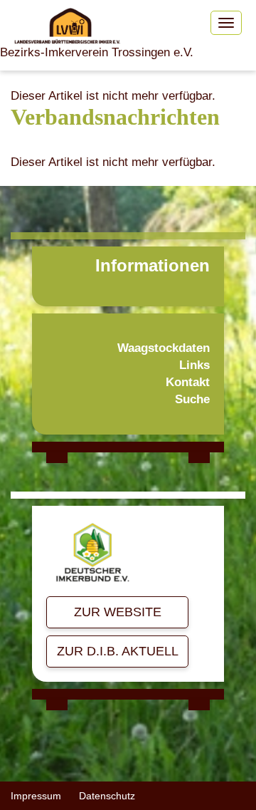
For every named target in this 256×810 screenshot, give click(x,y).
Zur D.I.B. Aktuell (117, 651)
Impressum (36, 795)
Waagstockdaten (163, 348)
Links (194, 365)
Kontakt (188, 382)
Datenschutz (107, 795)
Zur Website (117, 612)
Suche (192, 399)
